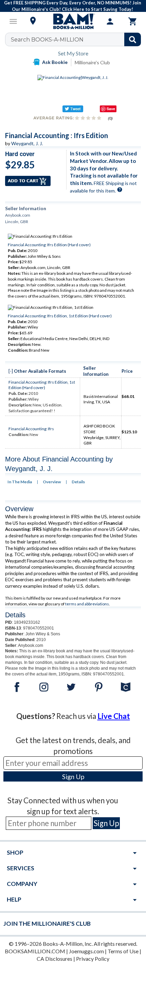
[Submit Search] (132, 39)
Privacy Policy (92, 958)
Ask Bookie (55, 62)
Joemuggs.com (86, 951)
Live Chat (113, 716)
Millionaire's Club (92, 62)
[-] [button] (10, 371)
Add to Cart (28, 181)
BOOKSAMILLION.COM (35, 951)
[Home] (73, 21)
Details (78, 481)
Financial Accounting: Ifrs (31, 428)
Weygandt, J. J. (27, 143)
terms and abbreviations (87, 603)
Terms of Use (123, 951)
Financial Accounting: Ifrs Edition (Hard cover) (49, 244)
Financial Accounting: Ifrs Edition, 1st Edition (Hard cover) (60, 315)
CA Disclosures (54, 958)
